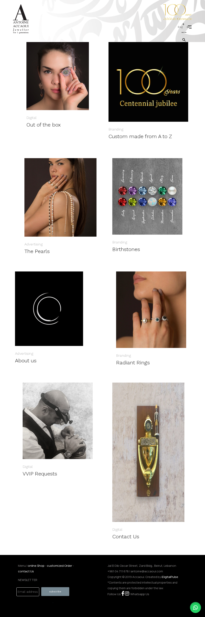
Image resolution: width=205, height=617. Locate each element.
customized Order (59, 566)
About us (25, 361)
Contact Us (125, 537)
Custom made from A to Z (140, 136)
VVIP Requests (40, 474)
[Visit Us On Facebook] (122, 594)
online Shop (36, 566)
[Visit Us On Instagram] (127, 594)
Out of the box (43, 125)
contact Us (26, 571)
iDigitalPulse (170, 577)
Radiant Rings (133, 363)
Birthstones (126, 249)
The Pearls (37, 251)
